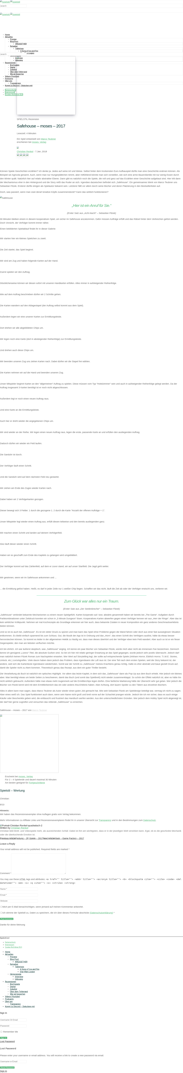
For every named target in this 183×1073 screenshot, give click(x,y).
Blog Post (14, 41)
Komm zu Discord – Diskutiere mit (20, 1006)
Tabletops (19, 49)
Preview (13, 39)
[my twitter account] (24, 155)
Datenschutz (10, 90)
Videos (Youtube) (12, 76)
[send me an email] (27, 155)
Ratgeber (14, 46)
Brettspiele (14, 65)
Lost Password (7, 1041)
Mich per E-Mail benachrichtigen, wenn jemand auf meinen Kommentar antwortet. (42, 907)
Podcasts (9, 79)
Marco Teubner (48, 139)
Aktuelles (9, 37)
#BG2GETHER (21, 44)
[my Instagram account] (18, 155)
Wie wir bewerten (17, 994)
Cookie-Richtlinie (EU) (14, 95)
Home (7, 35)
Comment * (5, 873)
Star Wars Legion (27, 53)
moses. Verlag (39, 142)
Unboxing (19, 979)
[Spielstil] (10, 2)
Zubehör (13, 70)
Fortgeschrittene (37, 782)
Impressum (9, 92)
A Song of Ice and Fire (29, 51)
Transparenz (15, 83)
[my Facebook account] (21, 155)
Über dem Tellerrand (19, 991)
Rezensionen (10, 63)
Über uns (8, 81)
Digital (12, 67)
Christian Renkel (25, 151)
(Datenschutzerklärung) (101, 913)
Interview (19, 976)
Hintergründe (15, 974)
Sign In (3, 1071)
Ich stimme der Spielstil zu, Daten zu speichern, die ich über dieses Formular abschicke (58, 913)
